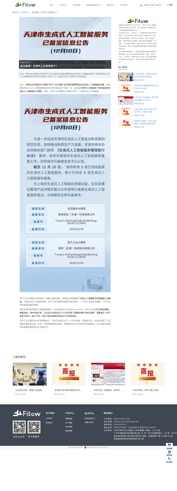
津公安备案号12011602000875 (98, 447)
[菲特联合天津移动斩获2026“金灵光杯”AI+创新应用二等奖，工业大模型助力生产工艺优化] (69, 374)
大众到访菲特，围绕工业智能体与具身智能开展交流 (29, 390)
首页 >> (18, 12)
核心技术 (110, 5)
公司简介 (49, 418)
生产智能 (68, 423)
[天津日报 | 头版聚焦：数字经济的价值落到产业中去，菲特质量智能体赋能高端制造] (108, 374)
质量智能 (68, 419)
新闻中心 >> (27, 12)
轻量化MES (89, 422)
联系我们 (49, 423)
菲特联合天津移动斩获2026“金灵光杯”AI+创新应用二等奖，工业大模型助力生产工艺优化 (68, 390)
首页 (51, 5)
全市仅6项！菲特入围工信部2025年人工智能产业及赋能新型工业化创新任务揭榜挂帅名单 (147, 390)
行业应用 (76, 5)
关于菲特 (123, 5)
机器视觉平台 (90, 418)
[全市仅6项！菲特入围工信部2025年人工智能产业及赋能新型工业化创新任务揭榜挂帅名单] (147, 374)
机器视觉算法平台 (93, 5)
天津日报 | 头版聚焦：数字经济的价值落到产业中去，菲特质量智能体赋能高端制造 (108, 390)
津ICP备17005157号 (75, 447)
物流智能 (68, 431)
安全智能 (68, 427)
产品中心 (63, 5)
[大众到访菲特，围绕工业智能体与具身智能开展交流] (30, 374)
